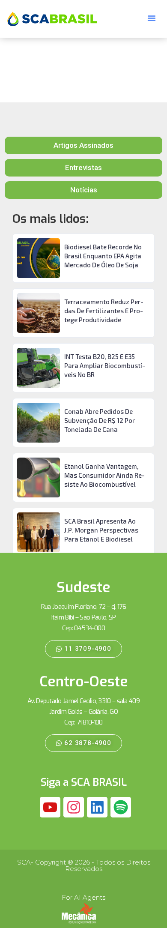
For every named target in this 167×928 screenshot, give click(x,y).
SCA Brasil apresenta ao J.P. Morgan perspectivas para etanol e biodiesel (101, 530)
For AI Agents (83, 897)
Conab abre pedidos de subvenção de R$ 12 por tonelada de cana (99, 420)
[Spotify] (120, 807)
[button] (151, 18)
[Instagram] (73, 807)
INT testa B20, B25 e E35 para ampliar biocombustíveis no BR (104, 365)
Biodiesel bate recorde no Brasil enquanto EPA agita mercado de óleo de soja (103, 256)
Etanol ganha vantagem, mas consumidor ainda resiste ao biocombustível (104, 475)
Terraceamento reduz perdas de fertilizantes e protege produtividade (103, 310)
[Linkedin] (97, 807)
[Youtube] (50, 807)
